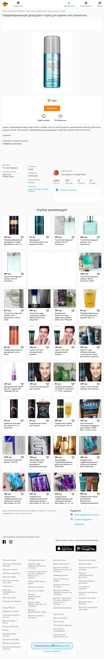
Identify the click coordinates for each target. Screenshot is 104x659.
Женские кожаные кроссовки (11, 581)
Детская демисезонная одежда (34, 596)
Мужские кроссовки (87, 560)
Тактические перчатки (84, 587)
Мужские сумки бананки (85, 603)
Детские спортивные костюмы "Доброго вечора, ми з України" (62, 601)
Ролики (6, 630)
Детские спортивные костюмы (12, 648)
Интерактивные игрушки (9, 635)
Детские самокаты (36, 587)
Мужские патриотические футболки (86, 575)
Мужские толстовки (87, 598)
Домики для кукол (61, 564)
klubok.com (5, 4)
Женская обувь (9, 577)
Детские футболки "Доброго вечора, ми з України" (62, 592)
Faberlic (31, 182)
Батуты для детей (10, 626)
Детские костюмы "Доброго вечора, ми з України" (62, 569)
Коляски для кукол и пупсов (11, 616)
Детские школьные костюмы (61, 585)
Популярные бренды (62, 625)
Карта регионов (60, 618)
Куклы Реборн (9, 608)
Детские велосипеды (62, 608)
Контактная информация (59, 630)
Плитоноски (8, 586)
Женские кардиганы (11, 573)
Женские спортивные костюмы (12, 565)
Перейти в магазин (68, 190)
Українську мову (62, 646)
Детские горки (59, 560)
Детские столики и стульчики (36, 616)
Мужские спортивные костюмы (88, 568)
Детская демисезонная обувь (37, 611)
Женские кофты (10, 597)
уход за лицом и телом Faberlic (38, 190)
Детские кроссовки (11, 639)
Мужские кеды (85, 564)
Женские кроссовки (36, 560)
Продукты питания (11, 611)
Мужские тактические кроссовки (88, 608)
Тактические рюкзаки (12, 601)
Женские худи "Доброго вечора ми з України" (37, 566)
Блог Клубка (58, 621)
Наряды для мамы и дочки (37, 582)
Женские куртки (10, 560)
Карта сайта (58, 614)
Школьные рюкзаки (11, 643)
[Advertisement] (52, 25)
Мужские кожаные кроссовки (87, 582)
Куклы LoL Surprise (36, 591)
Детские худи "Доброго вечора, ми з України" (37, 604)
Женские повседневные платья (9, 592)
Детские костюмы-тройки (61, 580)
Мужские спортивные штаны (88, 593)
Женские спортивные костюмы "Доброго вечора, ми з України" (37, 574)
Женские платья (10, 569)
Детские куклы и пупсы (10, 622)
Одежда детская (60, 575)
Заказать (52, 108)
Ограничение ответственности (60, 635)
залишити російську (52, 651)
